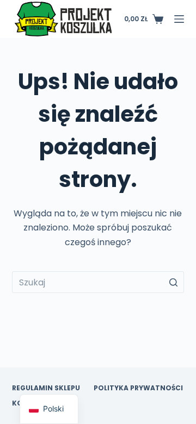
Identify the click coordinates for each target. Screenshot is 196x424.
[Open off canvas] (179, 19)
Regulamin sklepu (46, 388)
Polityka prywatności (138, 388)
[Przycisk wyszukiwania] (173, 282)
